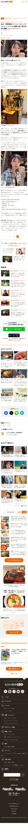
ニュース (7, 705)
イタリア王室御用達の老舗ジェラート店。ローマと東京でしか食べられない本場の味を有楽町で (19, 532)
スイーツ (16, 723)
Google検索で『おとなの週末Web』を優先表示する (14, 338)
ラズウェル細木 (17, 753)
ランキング (7, 701)
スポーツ (10, 737)
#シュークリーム (19, 621)
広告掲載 (14, 813)
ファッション (17, 737)
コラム (15, 18)
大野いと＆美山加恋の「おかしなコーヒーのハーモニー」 (12, 22)
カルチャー (6, 739)
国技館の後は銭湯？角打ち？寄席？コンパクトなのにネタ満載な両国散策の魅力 (6, 399)
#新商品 (12, 625)
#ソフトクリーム (8, 623)
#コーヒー (3, 37)
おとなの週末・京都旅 (9, 746)
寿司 (5, 718)
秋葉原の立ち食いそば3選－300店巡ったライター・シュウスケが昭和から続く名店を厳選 (19, 525)
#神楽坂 (22, 623)
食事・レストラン (9, 715)
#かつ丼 (6, 625)
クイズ (9, 734)
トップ (6, 697)
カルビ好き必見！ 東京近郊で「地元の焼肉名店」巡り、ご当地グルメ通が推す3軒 (20, 364)
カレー (9, 718)
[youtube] (18, 691)
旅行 (5, 743)
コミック (7, 750)
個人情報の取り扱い (14, 806)
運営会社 (14, 811)
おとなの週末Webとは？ (14, 803)
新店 (13, 708)
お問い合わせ (14, 808)
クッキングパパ (7, 753)
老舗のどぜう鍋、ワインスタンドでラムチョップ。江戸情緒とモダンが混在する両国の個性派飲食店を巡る (7, 381)
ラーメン (11, 720)
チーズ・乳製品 (13, 765)
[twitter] (6, 691)
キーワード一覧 (14, 779)
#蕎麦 (22, 625)
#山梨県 (11, 628)
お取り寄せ (7, 759)
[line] (10, 691)
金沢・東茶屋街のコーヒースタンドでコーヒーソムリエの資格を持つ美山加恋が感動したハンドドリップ (13, 26)
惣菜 (13, 762)
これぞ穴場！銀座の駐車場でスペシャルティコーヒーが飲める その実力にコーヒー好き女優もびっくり (20, 384)
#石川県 (8, 37)
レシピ (12, 739)
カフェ (10, 723)
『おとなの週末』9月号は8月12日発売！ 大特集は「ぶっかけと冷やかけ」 (18, 651)
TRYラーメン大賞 (9, 727)
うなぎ (14, 718)
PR (10, 711)
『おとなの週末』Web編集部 (7, 35)
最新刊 (6, 769)
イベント (6, 711)
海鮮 (9, 762)
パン (16, 720)
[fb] (14, 691)
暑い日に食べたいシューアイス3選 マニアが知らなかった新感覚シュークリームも (7, 365)
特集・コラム (8, 18)
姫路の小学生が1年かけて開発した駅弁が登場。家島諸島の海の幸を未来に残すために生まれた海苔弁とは (19, 518)
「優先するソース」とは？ (14, 340)
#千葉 (5, 628)
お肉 (5, 762)
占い (5, 734)
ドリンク (21, 765)
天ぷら (5, 720)
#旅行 (16, 628)
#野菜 (17, 625)
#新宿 (16, 623)
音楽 (5, 737)
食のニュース (7, 708)
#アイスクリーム (8, 621)
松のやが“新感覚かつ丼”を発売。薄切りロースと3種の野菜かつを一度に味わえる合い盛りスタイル (19, 546)
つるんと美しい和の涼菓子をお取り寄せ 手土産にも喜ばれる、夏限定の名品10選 (20, 399)
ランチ (5, 723)
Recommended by (17, 505)
